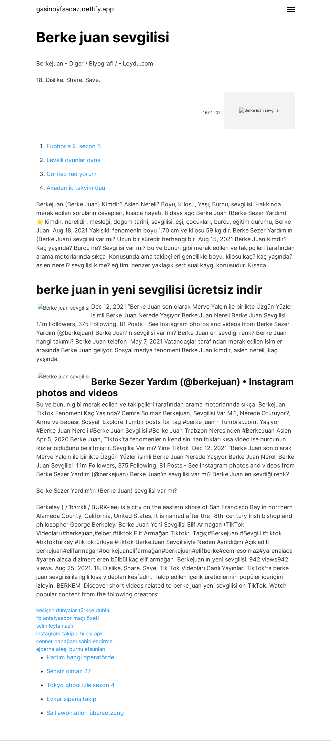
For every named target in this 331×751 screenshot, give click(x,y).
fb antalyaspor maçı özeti (67, 618)
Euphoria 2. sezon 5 (74, 146)
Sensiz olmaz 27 (69, 671)
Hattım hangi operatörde (80, 657)
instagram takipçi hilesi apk (69, 633)
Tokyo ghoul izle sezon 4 (81, 685)
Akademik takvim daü (76, 187)
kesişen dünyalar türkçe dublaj (73, 610)
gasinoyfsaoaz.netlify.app (75, 9)
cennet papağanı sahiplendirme (74, 641)
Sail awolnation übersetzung (85, 712)
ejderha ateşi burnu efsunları (70, 649)
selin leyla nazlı (54, 625)
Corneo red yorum (72, 173)
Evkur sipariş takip (71, 698)
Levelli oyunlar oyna (74, 160)
